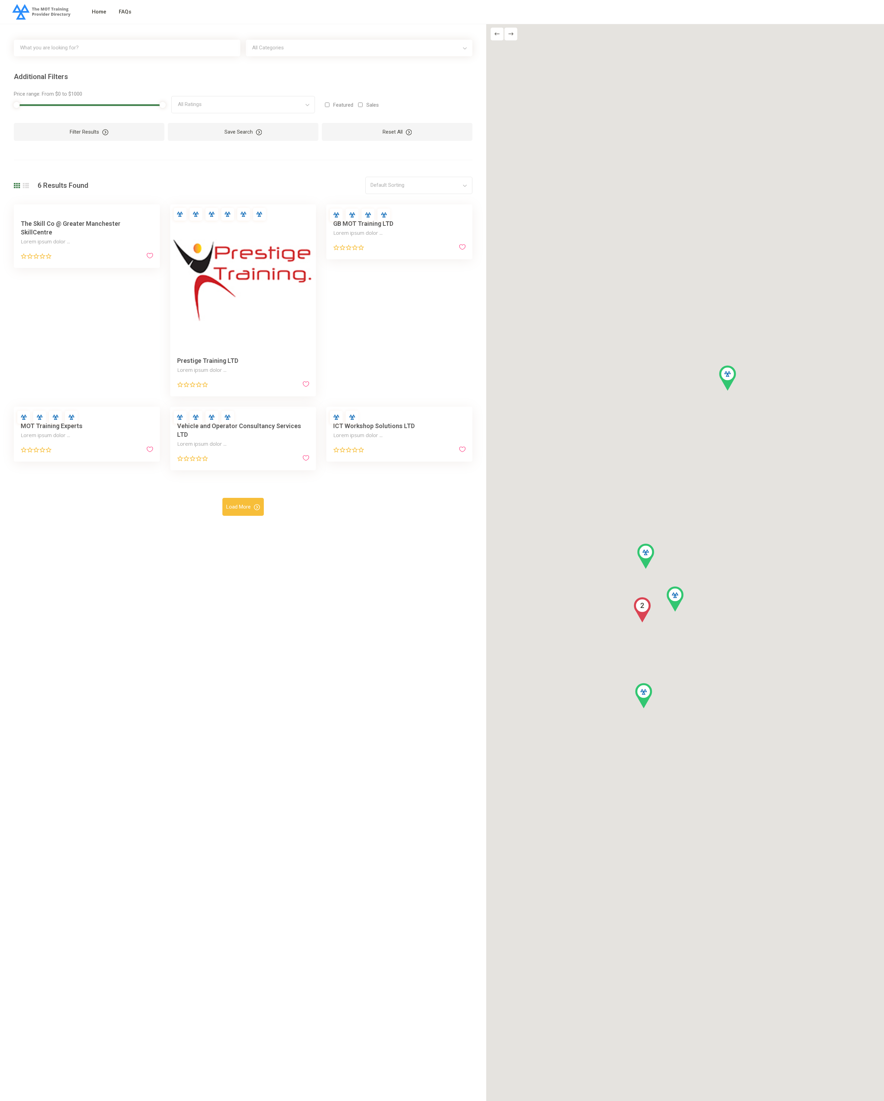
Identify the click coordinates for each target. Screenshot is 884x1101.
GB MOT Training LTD (363, 223)
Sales (372, 105)
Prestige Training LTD (207, 360)
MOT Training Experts (52, 425)
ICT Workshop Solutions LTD (374, 425)
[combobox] (359, 48)
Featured (343, 105)
